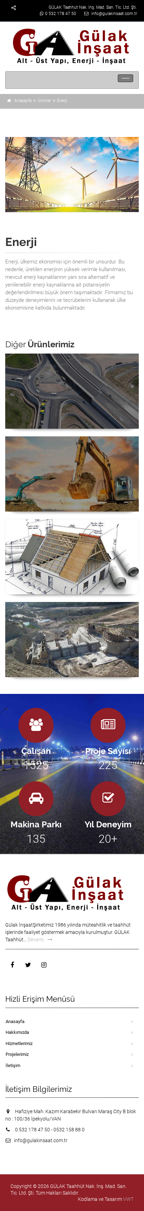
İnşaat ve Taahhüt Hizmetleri (72, 446)
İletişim (13, 1065)
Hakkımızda (17, 1032)
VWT (128, 1199)
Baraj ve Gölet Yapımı (72, 612)
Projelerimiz (17, 1054)
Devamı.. (37, 939)
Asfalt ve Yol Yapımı (72, 363)
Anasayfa (22, 100)
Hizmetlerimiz (19, 1043)
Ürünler (44, 100)
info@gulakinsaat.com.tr (114, 13)
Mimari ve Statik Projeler (72, 529)
